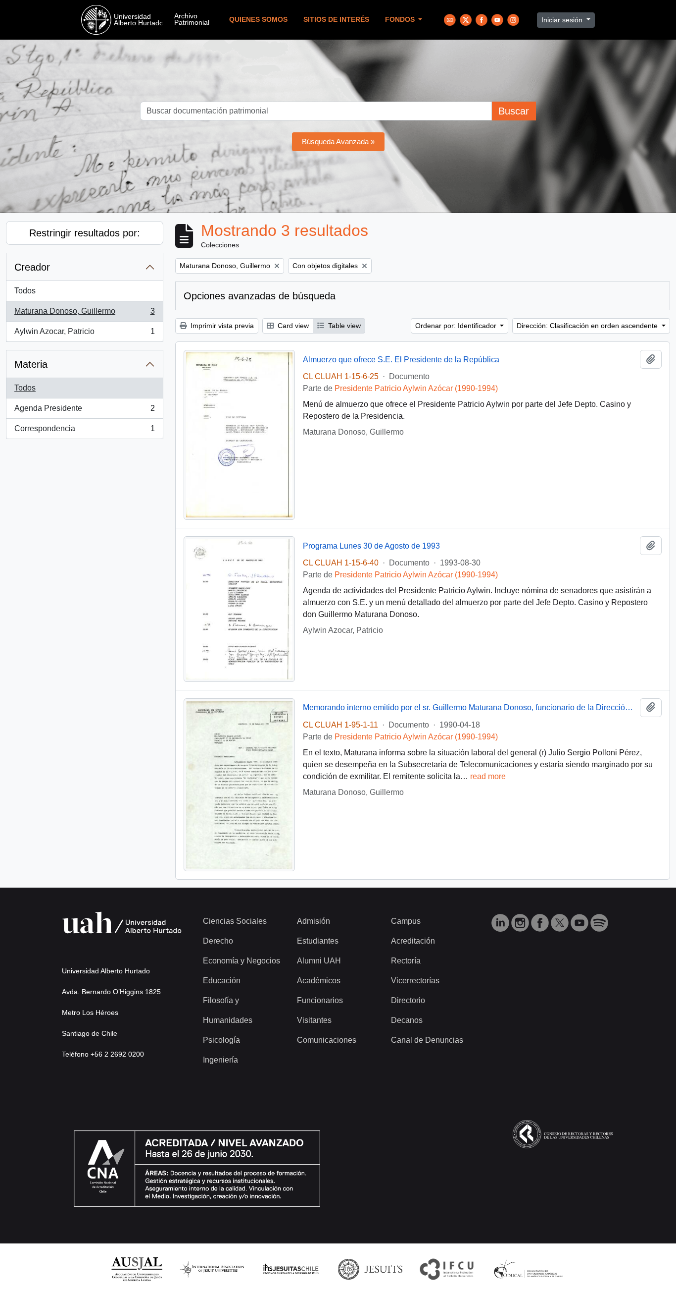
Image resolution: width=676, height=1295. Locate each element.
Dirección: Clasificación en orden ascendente (588, 326)
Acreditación (413, 941)
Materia (31, 364)
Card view (292, 326)
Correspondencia (84, 431)
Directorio (408, 1000)
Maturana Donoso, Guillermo (84, 314)
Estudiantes (317, 941)
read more (488, 776)
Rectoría (406, 961)
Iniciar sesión (562, 20)
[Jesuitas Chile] (291, 1268)
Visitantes (314, 1020)
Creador (32, 267)
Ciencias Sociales (235, 921)
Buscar (513, 111)
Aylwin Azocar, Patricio (84, 334)
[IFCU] (447, 1268)
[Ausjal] (136, 1268)
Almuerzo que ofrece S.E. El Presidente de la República (401, 359)
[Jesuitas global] (370, 1268)
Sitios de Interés (336, 19)
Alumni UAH (319, 961)
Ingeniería (220, 1060)
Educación (222, 980)
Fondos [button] (401, 19)
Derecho (218, 941)
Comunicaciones (326, 1040)
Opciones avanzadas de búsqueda (260, 295)
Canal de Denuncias (427, 1040)
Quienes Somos (258, 19)
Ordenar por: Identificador (456, 326)
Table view (343, 326)
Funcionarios (320, 1000)
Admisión (313, 921)
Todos (25, 290)
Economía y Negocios (241, 961)
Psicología (221, 1040)
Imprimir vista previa (221, 326)
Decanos (407, 1020)
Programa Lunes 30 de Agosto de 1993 (371, 546)
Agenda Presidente (84, 411)
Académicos (318, 980)
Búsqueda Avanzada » (338, 141)
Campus (406, 921)
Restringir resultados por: (84, 232)
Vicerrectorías (415, 980)
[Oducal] (529, 1268)
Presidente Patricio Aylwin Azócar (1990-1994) (416, 388)
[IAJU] (212, 1268)
